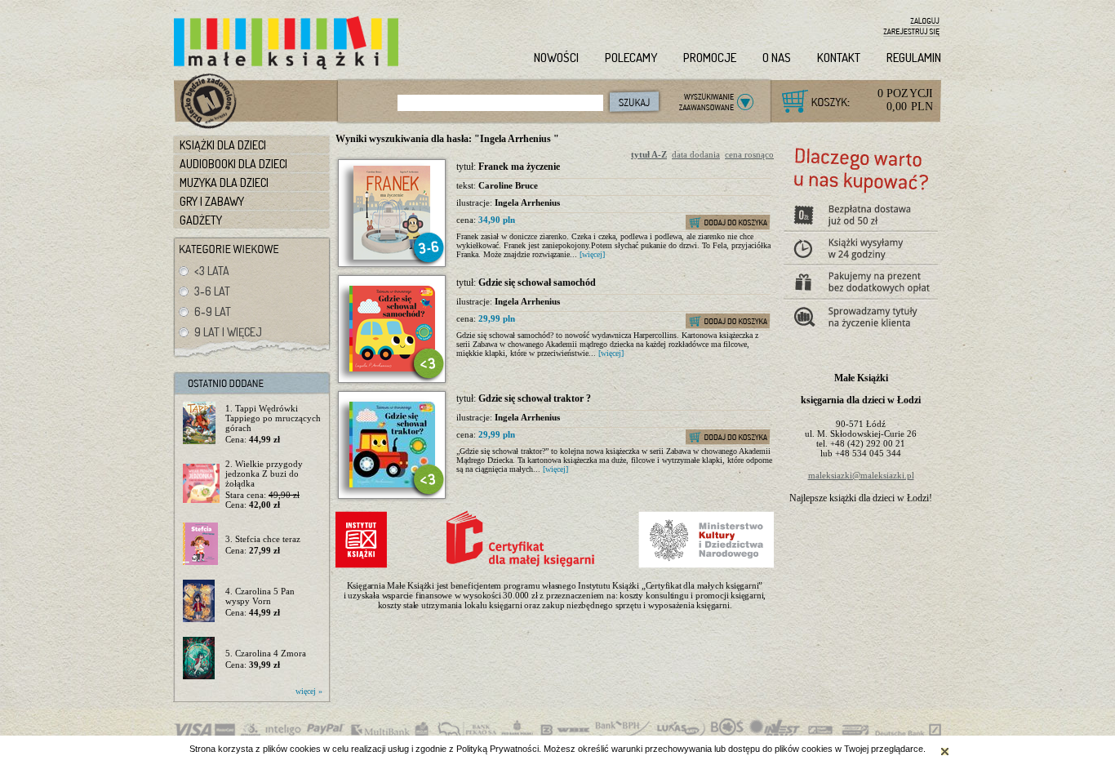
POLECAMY (631, 57)
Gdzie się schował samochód (537, 282)
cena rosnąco (749, 154)
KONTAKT (838, 57)
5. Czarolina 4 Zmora (265, 653)
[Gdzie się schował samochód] (392, 368)
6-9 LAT (212, 311)
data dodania (696, 154)
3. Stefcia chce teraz (262, 539)
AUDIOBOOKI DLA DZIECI (233, 164)
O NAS (776, 57)
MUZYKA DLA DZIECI (224, 182)
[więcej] (592, 254)
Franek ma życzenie (519, 166)
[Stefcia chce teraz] (201, 545)
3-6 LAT (212, 291)
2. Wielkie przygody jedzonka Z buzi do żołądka (264, 473)
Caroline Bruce (508, 185)
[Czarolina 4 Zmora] (201, 659)
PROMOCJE (709, 57)
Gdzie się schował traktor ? (534, 398)
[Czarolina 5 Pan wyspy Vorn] (201, 602)
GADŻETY (201, 220)
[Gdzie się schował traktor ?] (392, 484)
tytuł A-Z (649, 154)
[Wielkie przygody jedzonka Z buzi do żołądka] (201, 484)
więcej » (308, 691)
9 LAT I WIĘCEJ (228, 332)
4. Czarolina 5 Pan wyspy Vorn (260, 596)
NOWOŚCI (556, 57)
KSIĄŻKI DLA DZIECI (223, 145)
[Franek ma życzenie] (391, 256)
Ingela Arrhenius (527, 202)
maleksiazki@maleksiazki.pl (861, 475)
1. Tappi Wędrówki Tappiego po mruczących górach (273, 418)
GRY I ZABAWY (212, 201)
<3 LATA (211, 271)
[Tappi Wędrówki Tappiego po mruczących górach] (201, 424)
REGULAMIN (913, 57)
